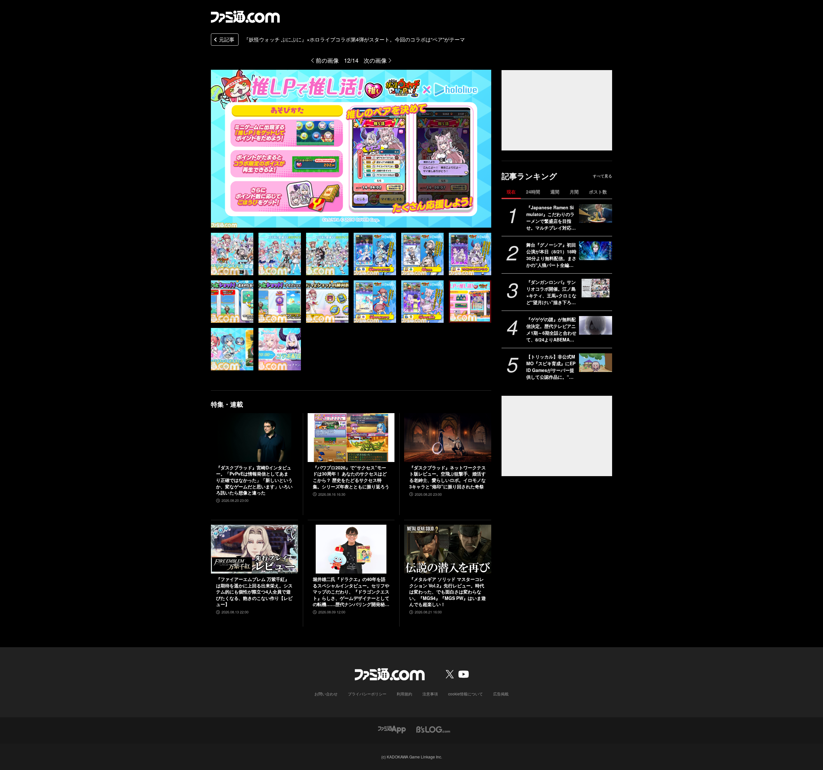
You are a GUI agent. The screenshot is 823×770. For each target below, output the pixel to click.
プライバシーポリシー (367, 693)
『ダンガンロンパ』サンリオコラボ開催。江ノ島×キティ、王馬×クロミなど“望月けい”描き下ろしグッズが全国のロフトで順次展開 (551, 292)
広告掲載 (501, 693)
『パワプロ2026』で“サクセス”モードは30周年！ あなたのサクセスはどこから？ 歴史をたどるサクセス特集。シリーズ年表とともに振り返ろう (351, 477)
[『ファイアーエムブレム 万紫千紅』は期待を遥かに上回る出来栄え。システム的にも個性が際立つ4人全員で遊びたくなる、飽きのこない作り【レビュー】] (254, 549)
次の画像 (375, 60)
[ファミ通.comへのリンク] (245, 17)
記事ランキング (529, 176)
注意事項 (430, 693)
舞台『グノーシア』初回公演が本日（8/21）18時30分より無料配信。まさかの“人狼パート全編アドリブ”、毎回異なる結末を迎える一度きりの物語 (551, 254)
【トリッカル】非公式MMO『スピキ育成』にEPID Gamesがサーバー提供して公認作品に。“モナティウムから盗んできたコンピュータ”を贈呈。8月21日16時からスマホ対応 (551, 366)
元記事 (226, 39)
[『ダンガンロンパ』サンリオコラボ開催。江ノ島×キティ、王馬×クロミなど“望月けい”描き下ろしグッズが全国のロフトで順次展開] (595, 288)
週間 (554, 191)
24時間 (533, 191)
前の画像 (327, 60)
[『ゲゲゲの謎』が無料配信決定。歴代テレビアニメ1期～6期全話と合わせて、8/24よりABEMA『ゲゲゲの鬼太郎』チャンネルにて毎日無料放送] (595, 325)
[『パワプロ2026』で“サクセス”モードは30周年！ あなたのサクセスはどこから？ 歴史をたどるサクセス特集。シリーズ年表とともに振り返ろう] (351, 437)
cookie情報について (465, 693)
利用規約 (404, 693)
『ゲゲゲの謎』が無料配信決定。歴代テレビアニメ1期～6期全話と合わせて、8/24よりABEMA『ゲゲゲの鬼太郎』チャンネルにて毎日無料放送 (551, 329)
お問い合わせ (326, 693)
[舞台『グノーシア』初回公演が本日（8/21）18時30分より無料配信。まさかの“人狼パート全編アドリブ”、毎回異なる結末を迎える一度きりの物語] (595, 250)
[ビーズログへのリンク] (433, 728)
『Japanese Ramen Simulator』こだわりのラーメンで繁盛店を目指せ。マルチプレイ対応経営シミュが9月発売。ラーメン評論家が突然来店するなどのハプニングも (551, 217)
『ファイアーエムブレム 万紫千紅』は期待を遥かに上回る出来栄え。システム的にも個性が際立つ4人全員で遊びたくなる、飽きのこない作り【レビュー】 (254, 591)
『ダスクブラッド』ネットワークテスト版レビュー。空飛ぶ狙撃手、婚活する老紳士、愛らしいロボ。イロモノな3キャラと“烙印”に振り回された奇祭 (447, 477)
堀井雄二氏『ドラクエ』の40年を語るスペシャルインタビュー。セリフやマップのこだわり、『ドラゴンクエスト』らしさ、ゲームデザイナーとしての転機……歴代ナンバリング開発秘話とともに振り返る (351, 592)
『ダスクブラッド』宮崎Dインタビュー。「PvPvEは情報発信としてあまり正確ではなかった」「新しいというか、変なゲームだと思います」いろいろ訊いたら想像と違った (254, 480)
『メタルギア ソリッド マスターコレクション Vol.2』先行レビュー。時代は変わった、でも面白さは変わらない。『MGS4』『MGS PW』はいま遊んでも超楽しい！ (447, 591)
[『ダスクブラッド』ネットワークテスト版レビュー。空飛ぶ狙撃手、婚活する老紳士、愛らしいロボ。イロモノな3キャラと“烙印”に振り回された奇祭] (447, 437)
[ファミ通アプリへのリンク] (392, 728)
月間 (574, 191)
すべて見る (602, 176)
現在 (511, 191)
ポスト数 (598, 191)
